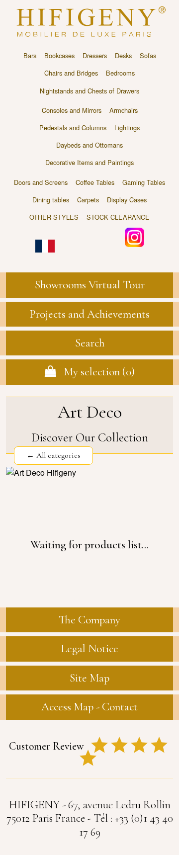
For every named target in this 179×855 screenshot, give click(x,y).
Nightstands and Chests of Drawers (89, 90)
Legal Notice (89, 649)
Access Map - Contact (89, 707)
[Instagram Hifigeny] (134, 236)
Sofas (148, 55)
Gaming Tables (143, 182)
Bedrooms (120, 73)
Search (89, 343)
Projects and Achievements (89, 314)
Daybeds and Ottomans (89, 145)
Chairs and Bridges (71, 73)
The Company (89, 620)
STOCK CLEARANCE (118, 217)
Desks (123, 55)
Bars (29, 55)
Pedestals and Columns (72, 127)
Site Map (89, 678)
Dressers (95, 55)
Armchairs (123, 110)
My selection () (95, 372)
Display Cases (127, 199)
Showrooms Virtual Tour (90, 285)
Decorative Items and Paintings (89, 162)
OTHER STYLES (54, 217)
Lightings (127, 127)
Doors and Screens (41, 182)
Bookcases (59, 55)
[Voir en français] (45, 239)
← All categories (53, 455)
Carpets (88, 199)
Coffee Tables (95, 182)
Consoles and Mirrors (71, 110)
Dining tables (50, 199)
